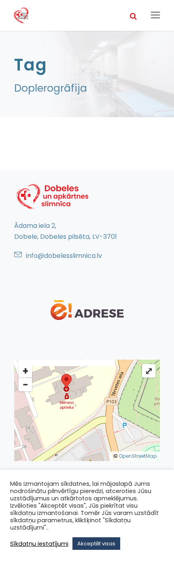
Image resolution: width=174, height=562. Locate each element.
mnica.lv (89, 255)
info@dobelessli (51, 255)
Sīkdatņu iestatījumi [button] (39, 543)
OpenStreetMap (138, 456)
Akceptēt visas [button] (96, 543)
